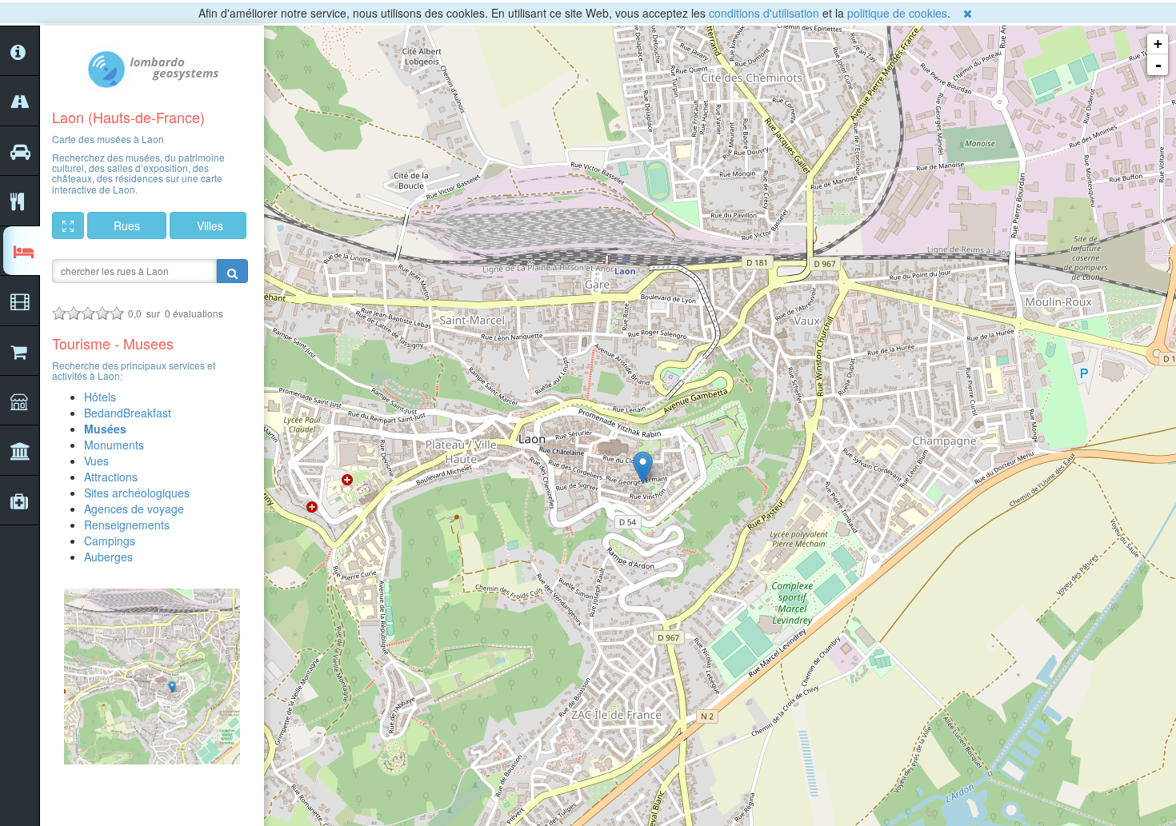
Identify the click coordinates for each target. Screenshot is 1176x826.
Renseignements (127, 525)
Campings (109, 541)
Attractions (111, 477)
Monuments (114, 445)
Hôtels (100, 397)
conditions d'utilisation (764, 13)
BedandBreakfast (127, 413)
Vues (96, 461)
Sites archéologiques (137, 493)
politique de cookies (897, 13)
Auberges (108, 557)
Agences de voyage (134, 509)
